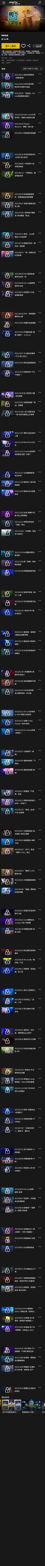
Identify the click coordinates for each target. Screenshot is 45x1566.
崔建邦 (8, 63)
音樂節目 (29, 60)
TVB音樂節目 (20, 60)
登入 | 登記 (11, 45)
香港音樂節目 (10, 60)
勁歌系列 (36, 60)
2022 (10, 58)
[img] (14, 3)
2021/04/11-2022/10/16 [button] (33, 69)
